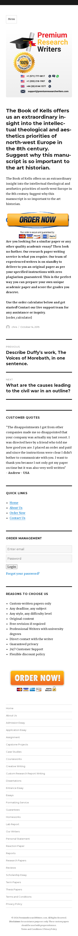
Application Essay (16, 730)
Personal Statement (18, 838)
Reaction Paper (15, 845)
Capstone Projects (17, 744)
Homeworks (13, 816)
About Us (16, 508)
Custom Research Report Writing (25, 773)
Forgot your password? (23, 573)
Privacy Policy (14, 903)
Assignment (13, 737)
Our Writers (13, 831)
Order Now (17, 513)
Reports (10, 853)
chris (14, 326)
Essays (9, 795)
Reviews (11, 867)
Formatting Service (17, 802)
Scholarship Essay (16, 874)
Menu (11, 19)
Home (14, 503)
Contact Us (17, 518)
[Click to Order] (39, 225)
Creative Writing (15, 766)
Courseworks (14, 758)
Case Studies (13, 751)
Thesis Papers (14, 889)
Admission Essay (15, 722)
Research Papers (16, 860)
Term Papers (13, 882)
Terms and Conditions (18, 896)
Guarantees (13, 809)
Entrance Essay (14, 787)
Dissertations (13, 780)
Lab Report (12, 824)
